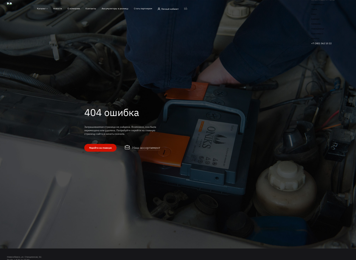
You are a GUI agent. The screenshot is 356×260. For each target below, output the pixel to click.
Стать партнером (143, 8)
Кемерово (316, 23)
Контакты (91, 8)
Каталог (41, 8)
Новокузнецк (317, 28)
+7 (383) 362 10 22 (321, 43)
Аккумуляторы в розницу (115, 8)
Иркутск (315, 38)
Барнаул (315, 19)
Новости (57, 8)
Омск (313, 14)
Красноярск (317, 33)
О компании (73, 8)
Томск (314, 9)
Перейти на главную (100, 147)
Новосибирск (317, 4)
